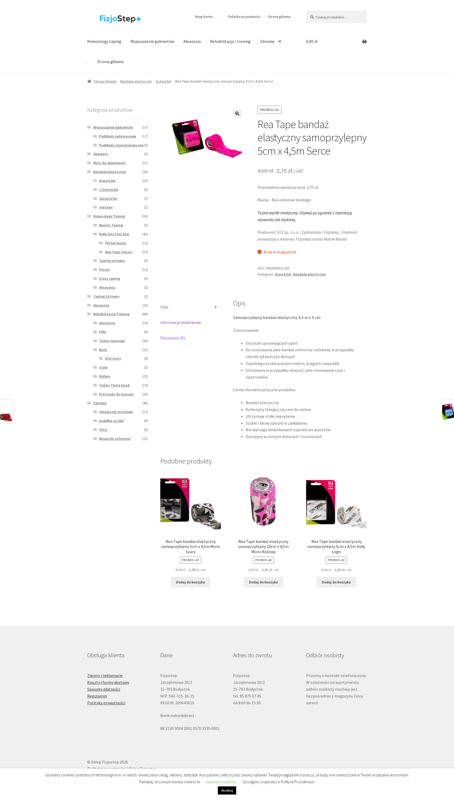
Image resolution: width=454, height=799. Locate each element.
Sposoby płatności (103, 689)
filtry (103, 429)
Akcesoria (192, 41)
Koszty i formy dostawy (108, 682)
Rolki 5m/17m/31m (114, 234)
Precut (104, 269)
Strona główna (279, 16)
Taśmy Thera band (114, 385)
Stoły (103, 367)
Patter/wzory (115, 243)
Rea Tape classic (118, 252)
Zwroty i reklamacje (105, 675)
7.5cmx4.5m (108, 189)
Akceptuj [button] (227, 790)
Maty (103, 349)
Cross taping (109, 278)
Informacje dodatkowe (180, 322)
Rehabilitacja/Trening (111, 314)
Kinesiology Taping (109, 216)
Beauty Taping (111, 225)
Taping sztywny (112, 260)
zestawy (106, 207)
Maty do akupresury (109, 162)
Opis (164, 306)
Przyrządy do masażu (116, 394)
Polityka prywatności (244, 16)
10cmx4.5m (108, 198)
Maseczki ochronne (114, 438)
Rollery (104, 376)
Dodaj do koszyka (190, 582)
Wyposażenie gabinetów (152, 41)
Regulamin (97, 696)
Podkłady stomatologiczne (121, 145)
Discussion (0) (172, 337)
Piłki (102, 331)
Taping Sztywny (106, 296)
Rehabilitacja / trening (230, 41)
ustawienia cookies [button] (220, 781)
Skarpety (100, 153)
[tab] (190, 307)
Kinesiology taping (104, 41)
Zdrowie (267, 41)
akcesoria (107, 322)
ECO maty (113, 358)
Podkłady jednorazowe (117, 136)
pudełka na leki (111, 420)
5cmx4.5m (163, 81)
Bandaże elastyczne (136, 81)
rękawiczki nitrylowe (116, 411)
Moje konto (204, 16)
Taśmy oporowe (112, 340)
